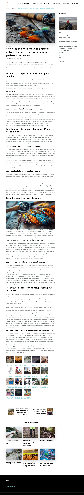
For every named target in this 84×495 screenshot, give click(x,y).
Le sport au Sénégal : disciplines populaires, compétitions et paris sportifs (29, 464)
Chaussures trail (37, 3)
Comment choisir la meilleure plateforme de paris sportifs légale (46, 463)
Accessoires (66, 3)
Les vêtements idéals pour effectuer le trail (47, 441)
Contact (8, 484)
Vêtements (47, 3)
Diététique (75, 3)
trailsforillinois (9, 58)
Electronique (56, 3)
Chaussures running (23, 3)
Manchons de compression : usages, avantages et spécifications (29, 443)
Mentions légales (10, 486)
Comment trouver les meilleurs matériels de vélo (12, 442)
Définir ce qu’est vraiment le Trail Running (13, 463)
